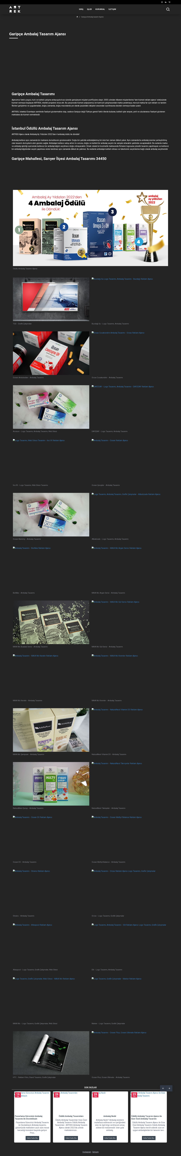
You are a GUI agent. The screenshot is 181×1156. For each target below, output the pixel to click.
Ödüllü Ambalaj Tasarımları (59, 1116)
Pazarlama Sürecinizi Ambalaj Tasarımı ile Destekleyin (17, 1117)
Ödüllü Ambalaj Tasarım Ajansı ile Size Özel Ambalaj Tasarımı (135, 1117)
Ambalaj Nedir (98, 1116)
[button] (163, 1088)
